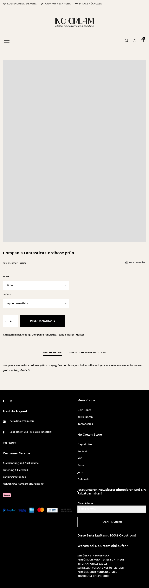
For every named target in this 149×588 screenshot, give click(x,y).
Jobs (79, 472)
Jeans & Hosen (66, 335)
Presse (81, 465)
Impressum (9, 443)
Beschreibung (52, 353)
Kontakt (82, 451)
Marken (80, 335)
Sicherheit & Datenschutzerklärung (23, 484)
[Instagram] (11, 401)
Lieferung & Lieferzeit (15, 470)
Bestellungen (85, 417)
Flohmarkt (83, 479)
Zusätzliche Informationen (87, 353)
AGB (79, 458)
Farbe (6, 277)
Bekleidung (23, 335)
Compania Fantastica (44, 335)
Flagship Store (85, 444)
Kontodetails (85, 424)
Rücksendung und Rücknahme (21, 463)
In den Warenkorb (42, 321)
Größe (7, 295)
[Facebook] (3, 401)
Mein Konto (84, 410)
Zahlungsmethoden (14, 477)
